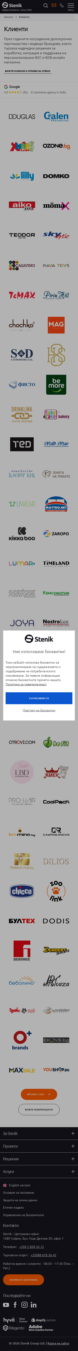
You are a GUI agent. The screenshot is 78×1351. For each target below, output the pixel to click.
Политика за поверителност (26, 684)
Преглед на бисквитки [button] (39, 710)
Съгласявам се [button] (39, 698)
